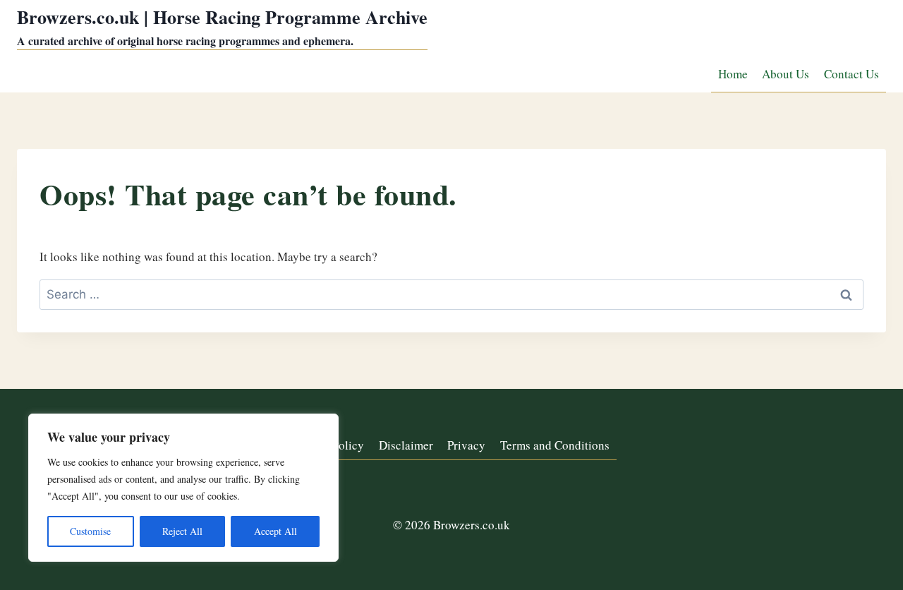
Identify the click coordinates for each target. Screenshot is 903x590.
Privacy (466, 445)
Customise (90, 531)
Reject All (182, 531)
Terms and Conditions (555, 445)
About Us (785, 74)
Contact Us (851, 74)
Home (733, 74)
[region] (183, 488)
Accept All (275, 531)
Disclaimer (406, 445)
